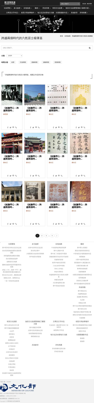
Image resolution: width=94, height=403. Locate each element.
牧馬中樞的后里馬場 (58, 262)
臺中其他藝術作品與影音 (82, 283)
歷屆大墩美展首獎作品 (82, 250)
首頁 (61, 36)
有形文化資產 (12, 321)
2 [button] (41, 235)
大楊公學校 (11, 364)
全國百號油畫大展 (82, 265)
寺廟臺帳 (82, 318)
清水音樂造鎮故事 (12, 258)
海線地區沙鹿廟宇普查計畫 (82, 312)
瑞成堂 (12, 370)
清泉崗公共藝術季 (82, 280)
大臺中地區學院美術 (82, 259)
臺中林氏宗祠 (82, 309)
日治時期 (23, 62)
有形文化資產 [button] (57, 8)
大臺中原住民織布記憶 (35, 330)
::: (0, 0)
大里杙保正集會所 (12, 352)
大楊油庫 (12, 361)
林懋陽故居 (11, 340)
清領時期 (57, 62)
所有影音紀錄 (58, 351)
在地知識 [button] (27, 8)
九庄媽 (82, 300)
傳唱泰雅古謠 (35, 336)
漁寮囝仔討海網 (12, 261)
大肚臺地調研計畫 (59, 283)
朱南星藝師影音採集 (35, 333)
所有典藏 (58, 345)
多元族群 (35, 244)
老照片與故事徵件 (82, 321)
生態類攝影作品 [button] (62, 13)
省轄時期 (46, 62)
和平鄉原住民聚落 (35, 256)
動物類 (82, 338)
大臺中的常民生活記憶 (35, 247)
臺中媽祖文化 (82, 291)
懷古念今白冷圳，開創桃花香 (11, 275)
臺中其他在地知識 (59, 286)
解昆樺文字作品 (59, 330)
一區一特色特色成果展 (11, 281)
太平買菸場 (11, 346)
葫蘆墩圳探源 (58, 259)
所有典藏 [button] (83, 13)
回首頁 (84, 3)
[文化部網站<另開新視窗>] (18, 387)
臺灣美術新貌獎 (82, 268)
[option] (13, 63)
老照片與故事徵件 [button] (28, 13)
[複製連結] (16, 127)
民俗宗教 (82, 287)
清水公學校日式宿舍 (11, 358)
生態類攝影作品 (82, 335)
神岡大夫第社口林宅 (11, 343)
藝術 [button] (37, 8)
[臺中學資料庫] (9, 2)
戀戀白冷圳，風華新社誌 (12, 278)
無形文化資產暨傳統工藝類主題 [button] (77, 8)
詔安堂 (12, 337)
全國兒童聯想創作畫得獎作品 (82, 274)
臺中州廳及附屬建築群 (11, 328)
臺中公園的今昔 (59, 250)
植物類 (82, 341)
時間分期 (4, 62)
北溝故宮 (12, 349)
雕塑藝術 (82, 256)
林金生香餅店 (58, 271)
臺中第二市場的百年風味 (59, 253)
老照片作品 (82, 331)
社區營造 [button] (7, 8)
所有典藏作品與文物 (58, 348)
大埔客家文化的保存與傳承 (35, 253)
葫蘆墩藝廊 (82, 271)
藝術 (82, 244)
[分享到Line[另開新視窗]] (13, 127)
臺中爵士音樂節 (82, 247)
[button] (78, 3)
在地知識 (67, 36)
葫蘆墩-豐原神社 (82, 297)
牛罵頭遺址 (11, 367)
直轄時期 (34, 62)
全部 (12, 62)
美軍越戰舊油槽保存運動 (12, 256)
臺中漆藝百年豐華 (35, 327)
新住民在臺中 (35, 250)
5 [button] (52, 235)
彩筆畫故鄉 (82, 277)
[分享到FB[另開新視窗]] (7, 127)
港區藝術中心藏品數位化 (82, 262)
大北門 (12, 331)
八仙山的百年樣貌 (59, 265)
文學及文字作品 (59, 321)
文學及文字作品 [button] (12, 13)
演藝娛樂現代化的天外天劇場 (58, 256)
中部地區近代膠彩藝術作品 (82, 253)
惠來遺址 (12, 334)
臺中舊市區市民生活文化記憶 (11, 247)
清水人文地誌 (58, 268)
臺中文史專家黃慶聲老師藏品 (82, 306)
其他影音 (74, 13)
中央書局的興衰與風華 (58, 247)
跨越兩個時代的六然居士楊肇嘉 (82, 36)
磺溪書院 (12, 355)
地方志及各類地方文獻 (45, 13)
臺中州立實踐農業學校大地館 (82, 325)
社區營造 (11, 244)
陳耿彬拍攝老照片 (82, 328)
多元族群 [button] (17, 8)
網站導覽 (89, 3)
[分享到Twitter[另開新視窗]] (10, 127)
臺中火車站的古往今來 (11, 325)
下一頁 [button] (57, 236)
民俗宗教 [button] (46, 8)
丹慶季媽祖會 (82, 294)
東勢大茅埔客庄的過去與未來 (82, 315)
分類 (3, 56)
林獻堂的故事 (58, 279)
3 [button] (46, 235)
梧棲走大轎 (82, 303)
